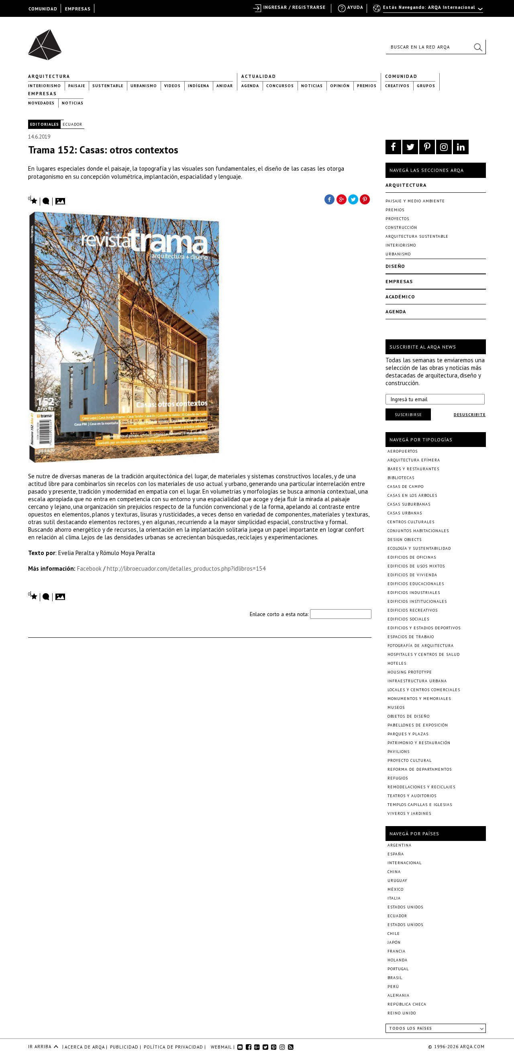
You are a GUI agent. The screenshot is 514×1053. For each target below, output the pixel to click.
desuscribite (469, 414)
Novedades (41, 103)
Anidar (224, 85)
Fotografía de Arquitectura (421, 645)
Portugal (398, 968)
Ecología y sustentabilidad (419, 548)
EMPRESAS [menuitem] (78, 9)
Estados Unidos (405, 907)
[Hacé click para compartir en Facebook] (329, 199)
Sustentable (107, 85)
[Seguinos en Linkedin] (461, 147)
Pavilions (399, 751)
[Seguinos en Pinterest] (427, 147)
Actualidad (258, 76)
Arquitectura (49, 76)
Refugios (398, 778)
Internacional (405, 862)
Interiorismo (44, 85)
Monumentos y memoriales (419, 698)
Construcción (401, 227)
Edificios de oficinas (412, 557)
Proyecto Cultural (410, 760)
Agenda (250, 85)
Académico (400, 297)
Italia (394, 898)
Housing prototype (410, 672)
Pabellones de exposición (418, 725)
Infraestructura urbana (417, 681)
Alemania (399, 995)
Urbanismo (144, 85)
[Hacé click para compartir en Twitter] (353, 199)
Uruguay (397, 880)
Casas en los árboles (412, 495)
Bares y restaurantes (413, 468)
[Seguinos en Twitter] (410, 147)
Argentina (400, 845)
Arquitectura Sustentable (417, 236)
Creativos (397, 85)
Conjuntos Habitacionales (418, 530)
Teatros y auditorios (412, 795)
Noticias (312, 85)
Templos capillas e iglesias (420, 804)
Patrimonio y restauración (419, 742)
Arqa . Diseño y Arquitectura (47, 41)
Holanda (398, 960)
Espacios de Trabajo (411, 636)
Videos (172, 85)
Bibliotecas (401, 477)
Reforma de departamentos (420, 769)
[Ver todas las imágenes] (61, 199)
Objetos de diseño (409, 716)
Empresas (42, 93)
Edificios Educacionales (416, 583)
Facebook (90, 568)
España (396, 854)
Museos (396, 707)
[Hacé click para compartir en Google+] (341, 199)
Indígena (198, 85)
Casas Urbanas (405, 513)
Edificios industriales (414, 592)
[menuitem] (428, 11)
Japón (394, 942)
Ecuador (72, 124)
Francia (397, 951)
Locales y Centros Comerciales (424, 689)
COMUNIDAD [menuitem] (43, 9)
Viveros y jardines (409, 813)
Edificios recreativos (413, 610)
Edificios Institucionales (417, 601)
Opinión (340, 85)
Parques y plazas (408, 734)
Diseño (395, 266)
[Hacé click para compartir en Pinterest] (365, 199)
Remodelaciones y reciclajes (421, 787)
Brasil (395, 977)
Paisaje (76, 85)
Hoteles (397, 663)
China (394, 871)
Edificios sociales (408, 619)
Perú (393, 986)
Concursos (280, 85)
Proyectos (397, 218)
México (396, 889)
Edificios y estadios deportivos (424, 628)
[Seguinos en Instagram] (444, 147)
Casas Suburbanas (409, 504)
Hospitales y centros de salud (424, 654)
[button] (478, 47)
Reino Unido (402, 1013)
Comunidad (401, 76)
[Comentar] (46, 202)
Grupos (426, 85)
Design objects (405, 539)
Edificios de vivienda (412, 575)
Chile (394, 933)
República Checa (407, 1004)
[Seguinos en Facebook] (393, 147)
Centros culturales (411, 521)
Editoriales (44, 124)
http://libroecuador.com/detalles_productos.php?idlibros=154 (186, 568)
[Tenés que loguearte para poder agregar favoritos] (33, 200)
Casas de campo (406, 486)
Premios (367, 85)
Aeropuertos (403, 451)
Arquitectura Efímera (414, 460)
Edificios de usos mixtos (416, 566)
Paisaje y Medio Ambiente (415, 201)
